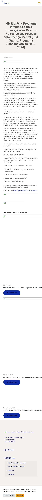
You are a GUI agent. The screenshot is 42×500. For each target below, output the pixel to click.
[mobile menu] (39, 3)
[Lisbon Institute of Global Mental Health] (5, 3)
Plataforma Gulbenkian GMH (17, 463)
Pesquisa (11, 470)
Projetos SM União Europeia (16, 467)
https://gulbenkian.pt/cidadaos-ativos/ (25, 190)
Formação (11, 474)
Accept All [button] (20, 495)
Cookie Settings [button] (8, 495)
